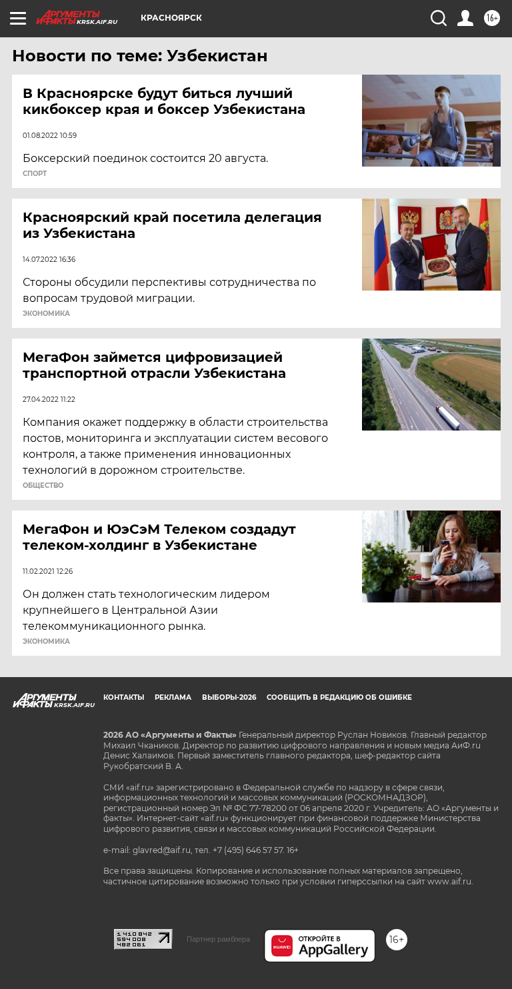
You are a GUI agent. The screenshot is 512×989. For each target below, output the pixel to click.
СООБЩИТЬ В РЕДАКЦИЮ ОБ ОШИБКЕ (339, 697)
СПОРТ (35, 174)
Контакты (123, 697)
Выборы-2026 (229, 697)
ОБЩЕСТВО (43, 486)
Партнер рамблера (218, 939)
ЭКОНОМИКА (46, 314)
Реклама (173, 697)
